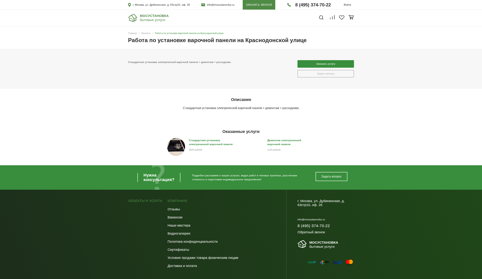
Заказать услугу (325, 63)
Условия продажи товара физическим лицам (203, 258)
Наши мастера (179, 225)
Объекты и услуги (145, 201)
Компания (177, 201)
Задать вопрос (326, 73)
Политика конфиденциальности (193, 241)
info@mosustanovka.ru (220, 4)
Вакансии (175, 217)
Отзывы (174, 209)
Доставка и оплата (182, 266)
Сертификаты (178, 250)
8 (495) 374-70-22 (313, 4)
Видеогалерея (179, 233)
